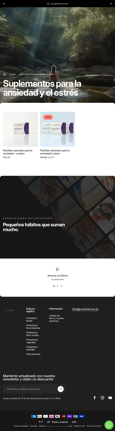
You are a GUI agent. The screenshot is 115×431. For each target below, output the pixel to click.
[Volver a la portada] (4, 74)
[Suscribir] (61, 389)
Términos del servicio (94, 426)
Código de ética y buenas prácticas (56, 318)
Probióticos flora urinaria (32, 333)
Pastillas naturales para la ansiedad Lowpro (54, 152)
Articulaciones (33, 354)
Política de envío (79, 426)
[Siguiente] (111, 3)
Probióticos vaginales (32, 341)
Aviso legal (33, 426)
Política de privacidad (21, 426)
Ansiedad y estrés (31, 319)
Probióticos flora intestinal (33, 326)
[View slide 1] (54, 286)
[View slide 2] (57, 286)
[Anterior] (4, 3)
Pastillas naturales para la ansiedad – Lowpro (17, 152)
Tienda (13, 74)
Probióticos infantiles (32, 348)
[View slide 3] (61, 286)
